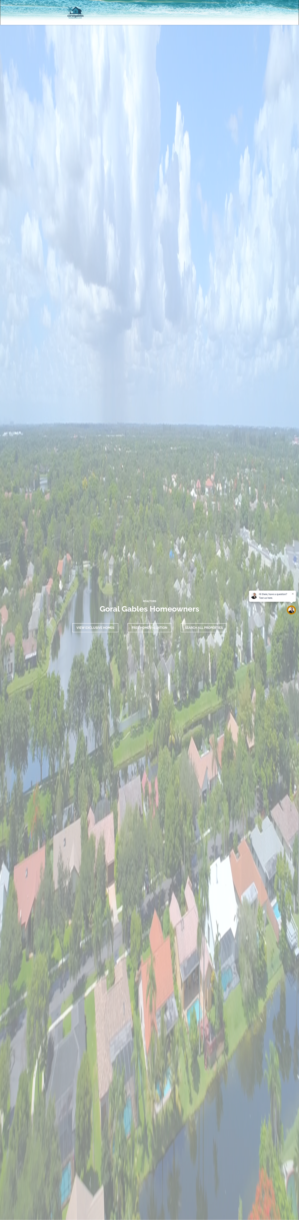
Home (156, 12)
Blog (228, 12)
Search (192, 12)
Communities (211, 12)
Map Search (174, 12)
